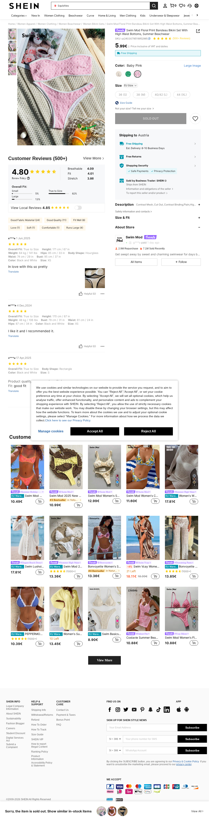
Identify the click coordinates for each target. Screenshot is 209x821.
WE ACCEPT (114, 779)
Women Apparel (26, 23)
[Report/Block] (102, 293)
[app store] (179, 711)
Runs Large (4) (74, 227)
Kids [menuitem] (142, 15)
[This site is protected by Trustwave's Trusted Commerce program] (110, 799)
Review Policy (19, 178)
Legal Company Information (15, 707)
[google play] (186, 711)
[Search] (154, 6)
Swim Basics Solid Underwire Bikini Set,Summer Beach (105, 634)
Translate (13, 271)
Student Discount (15, 733)
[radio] (118, 74)
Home (11, 23)
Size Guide (37, 734)
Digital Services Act (14, 739)
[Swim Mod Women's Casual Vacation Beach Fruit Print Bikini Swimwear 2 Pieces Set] (143, 467)
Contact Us (62, 710)
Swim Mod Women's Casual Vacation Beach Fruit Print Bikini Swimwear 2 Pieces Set (143, 495)
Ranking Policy (39, 751)
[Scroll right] (197, 15)
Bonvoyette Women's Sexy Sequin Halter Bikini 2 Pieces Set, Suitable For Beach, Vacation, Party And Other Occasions (104, 566)
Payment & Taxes (66, 714)
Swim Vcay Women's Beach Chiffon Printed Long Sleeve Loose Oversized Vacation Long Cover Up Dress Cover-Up (143, 566)
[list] (139, 710)
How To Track (38, 729)
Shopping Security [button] (137, 165)
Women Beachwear (70, 23)
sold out (151, 118)
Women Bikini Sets (93, 23)
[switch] (78, 208)
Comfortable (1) (50, 227)
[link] (173, 5)
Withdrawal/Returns (42, 714)
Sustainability (13, 718)
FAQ (58, 724)
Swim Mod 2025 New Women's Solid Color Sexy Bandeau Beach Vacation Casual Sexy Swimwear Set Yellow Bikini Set (66, 495)
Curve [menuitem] (90, 15)
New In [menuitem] (35, 15)
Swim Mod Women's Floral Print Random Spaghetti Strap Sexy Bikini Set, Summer (181, 637)
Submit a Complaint (12, 746)
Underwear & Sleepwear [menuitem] (164, 15)
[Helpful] (80, 293)
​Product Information (37, 757)
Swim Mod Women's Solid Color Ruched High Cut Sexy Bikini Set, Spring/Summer (104, 495)
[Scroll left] (192, 15)
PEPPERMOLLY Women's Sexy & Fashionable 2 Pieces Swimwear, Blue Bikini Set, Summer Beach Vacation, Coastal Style (27, 634)
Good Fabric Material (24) (25, 220)
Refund (35, 719)
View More (104, 660)
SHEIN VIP (37, 739)
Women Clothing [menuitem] (54, 15)
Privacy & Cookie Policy (186, 761)
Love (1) (15, 227)
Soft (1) (31, 227)
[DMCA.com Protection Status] (119, 799)
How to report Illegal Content (39, 745)
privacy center (183, 764)
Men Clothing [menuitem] (128, 15)
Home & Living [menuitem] (107, 15)
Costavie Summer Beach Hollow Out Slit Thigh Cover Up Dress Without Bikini (143, 637)
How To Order (39, 724)
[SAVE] (195, 118)
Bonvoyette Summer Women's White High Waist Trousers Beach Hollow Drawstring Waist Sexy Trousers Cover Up (182, 566)
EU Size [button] (128, 85)
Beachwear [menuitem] (76, 15)
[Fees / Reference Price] (129, 46)
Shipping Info (38, 710)
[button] (189, 5)
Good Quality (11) (56, 220)
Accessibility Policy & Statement (41, 764)
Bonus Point (63, 719)
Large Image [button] (192, 65)
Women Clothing (47, 23)
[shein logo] (24, 5)
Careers (10, 728)
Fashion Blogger (15, 723)
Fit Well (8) (79, 220)
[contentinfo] (157, 789)
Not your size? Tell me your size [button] (133, 108)
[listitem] (27, 477)
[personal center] (165, 5)
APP (178, 701)
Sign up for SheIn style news (127, 720)
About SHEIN (13, 713)
